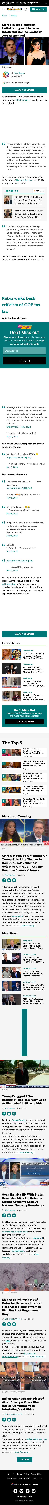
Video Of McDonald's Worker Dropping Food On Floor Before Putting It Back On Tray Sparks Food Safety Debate (21, 3)
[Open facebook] (15, 1491)
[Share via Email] (14, 880)
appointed (38, 1238)
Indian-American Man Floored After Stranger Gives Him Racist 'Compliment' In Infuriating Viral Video (23, 1404)
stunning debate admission (15, 1231)
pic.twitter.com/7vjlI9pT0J (19, 488)
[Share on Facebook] (4, 880)
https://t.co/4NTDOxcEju (19, 427)
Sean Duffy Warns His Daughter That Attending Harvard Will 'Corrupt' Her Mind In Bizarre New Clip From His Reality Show (33, 700)
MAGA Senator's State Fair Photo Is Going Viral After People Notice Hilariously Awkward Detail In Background (34, 765)
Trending (13, 16)
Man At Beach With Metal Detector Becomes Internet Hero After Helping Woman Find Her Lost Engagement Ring (22, 1307)
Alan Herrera (10, 875)
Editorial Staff (25, 1478)
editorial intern (9, 584)
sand (8, 1340)
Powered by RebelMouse (24, 1501)
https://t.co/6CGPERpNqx (19, 457)
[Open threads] (28, 1491)
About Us (11, 1474)
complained (17, 916)
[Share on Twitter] (9, 880)
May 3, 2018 (12, 467)
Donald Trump (29, 954)
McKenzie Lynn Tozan (13, 1319)
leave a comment (24, 90)
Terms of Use (36, 1474)
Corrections (12, 1478)
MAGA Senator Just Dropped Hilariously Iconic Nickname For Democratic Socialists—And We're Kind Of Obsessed (33, 949)
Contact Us (37, 1478)
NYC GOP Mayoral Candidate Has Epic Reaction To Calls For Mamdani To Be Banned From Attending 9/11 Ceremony (33, 754)
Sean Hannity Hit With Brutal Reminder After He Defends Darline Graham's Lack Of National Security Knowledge (23, 1200)
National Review (24, 180)
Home (4, 16)
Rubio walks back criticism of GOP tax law (21, 305)
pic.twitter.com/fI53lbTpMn (19, 560)
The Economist (23, 100)
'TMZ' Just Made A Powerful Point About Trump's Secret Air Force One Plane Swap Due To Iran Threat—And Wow (33, 976)
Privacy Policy (23, 1474)
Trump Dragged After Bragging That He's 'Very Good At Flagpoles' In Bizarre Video (24, 1099)
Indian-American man (36, 1439)
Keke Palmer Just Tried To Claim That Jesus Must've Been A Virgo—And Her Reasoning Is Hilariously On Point (33, 658)
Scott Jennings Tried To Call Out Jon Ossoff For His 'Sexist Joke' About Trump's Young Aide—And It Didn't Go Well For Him (34, 990)
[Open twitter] (21, 1491)
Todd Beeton (19, 73)
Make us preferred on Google (18, 83)
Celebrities (28, 651)
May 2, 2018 (12, 436)
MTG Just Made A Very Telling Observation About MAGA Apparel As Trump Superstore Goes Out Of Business (34, 1003)
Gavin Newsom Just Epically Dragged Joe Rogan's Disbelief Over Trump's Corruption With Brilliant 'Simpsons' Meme (34, 963)
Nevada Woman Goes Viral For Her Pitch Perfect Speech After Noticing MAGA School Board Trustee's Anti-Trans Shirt (33, 779)
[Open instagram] (34, 1491)
